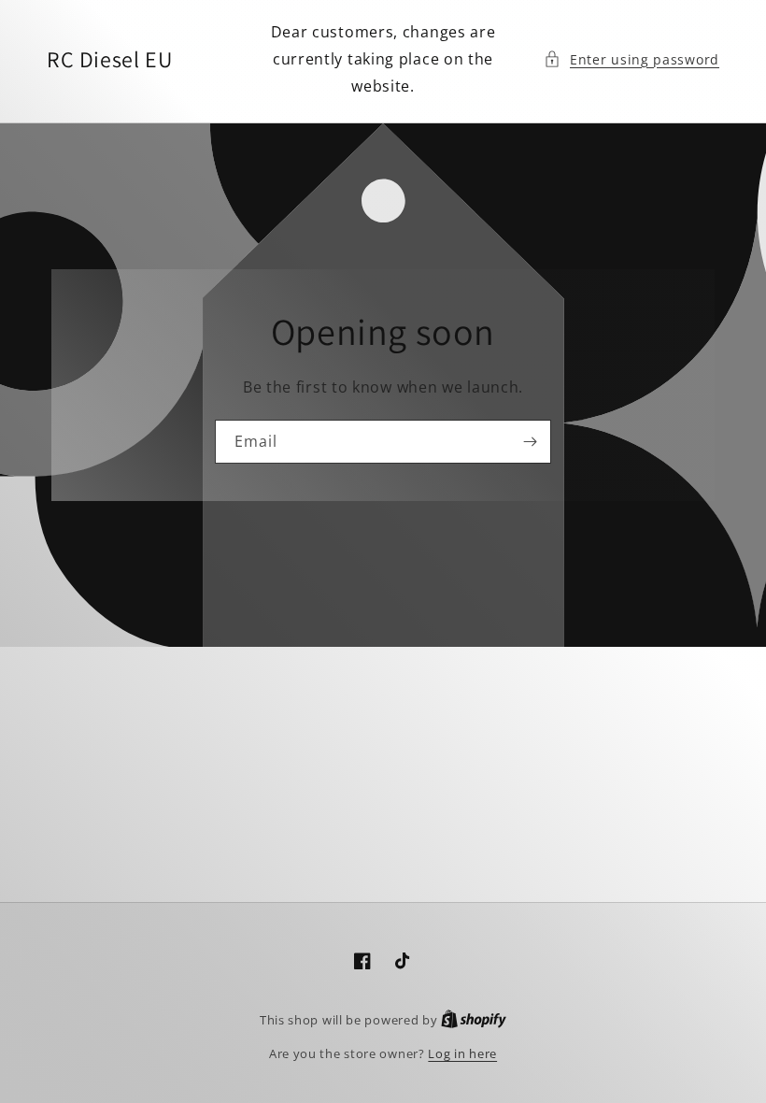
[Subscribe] (529, 442)
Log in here (462, 1053)
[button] (631, 59)
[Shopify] (473, 1019)
